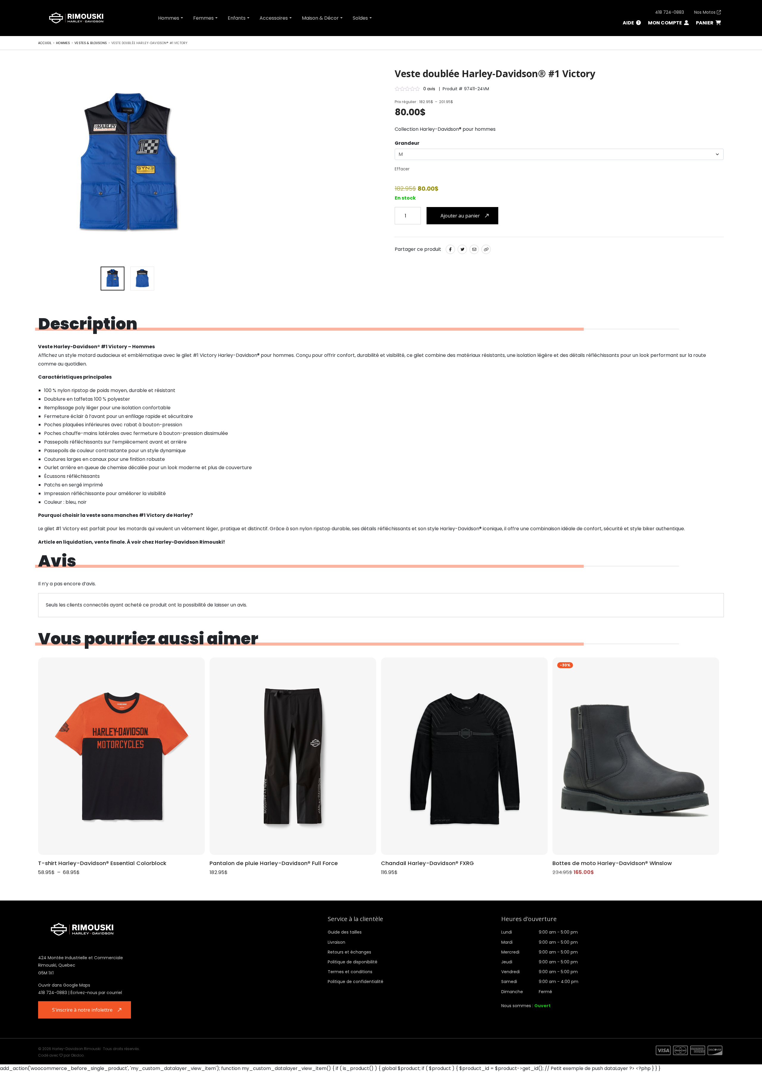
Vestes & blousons (90, 43)
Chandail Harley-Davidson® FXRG (427, 863)
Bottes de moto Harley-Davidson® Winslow (612, 863)
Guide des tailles (345, 932)
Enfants (237, 18)
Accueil (44, 43)
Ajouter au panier (460, 215)
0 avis (429, 89)
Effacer (402, 169)
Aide (629, 22)
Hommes (168, 18)
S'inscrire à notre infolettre (82, 1010)
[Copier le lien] (486, 249)
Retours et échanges (349, 952)
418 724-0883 (669, 12)
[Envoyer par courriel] (474, 249)
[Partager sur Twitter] (462, 249)
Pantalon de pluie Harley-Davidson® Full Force (274, 863)
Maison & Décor (320, 18)
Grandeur (407, 143)
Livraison (336, 942)
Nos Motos (705, 12)
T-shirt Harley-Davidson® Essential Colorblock (102, 863)
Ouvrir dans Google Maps (64, 985)
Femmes (203, 18)
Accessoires (274, 18)
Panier (705, 22)
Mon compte (665, 22)
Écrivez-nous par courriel (96, 993)
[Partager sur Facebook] (450, 249)
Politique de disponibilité (352, 962)
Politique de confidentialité (355, 982)
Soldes (360, 18)
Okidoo (77, 1055)
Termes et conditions (350, 972)
